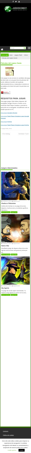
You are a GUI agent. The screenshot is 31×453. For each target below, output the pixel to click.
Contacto (5, 431)
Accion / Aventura (6, 212)
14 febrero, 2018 (6, 201)
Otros (10, 128)
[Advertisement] (15, 30)
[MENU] (29, 48)
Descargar (9, 113)
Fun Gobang (6, 134)
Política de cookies (8, 435)
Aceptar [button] (22, 450)
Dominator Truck (23, 134)
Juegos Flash (5, 128)
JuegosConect (16, 201)
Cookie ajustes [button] (12, 450)
